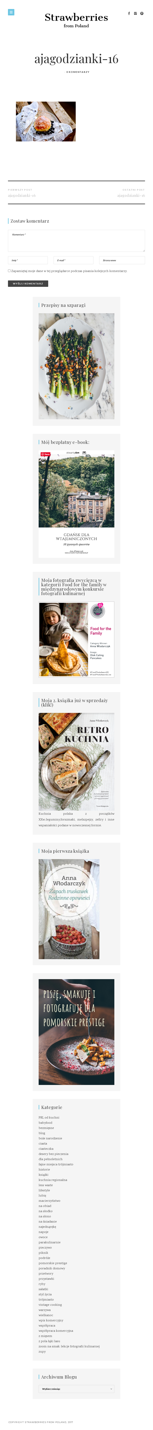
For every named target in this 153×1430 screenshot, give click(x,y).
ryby (42, 1284)
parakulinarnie (50, 1242)
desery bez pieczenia (53, 1154)
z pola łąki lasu (49, 1341)
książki (43, 1175)
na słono (45, 1216)
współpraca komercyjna (56, 1331)
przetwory (46, 1274)
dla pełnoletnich (51, 1159)
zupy (42, 1352)
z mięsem (45, 1336)
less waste (46, 1185)
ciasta (43, 1144)
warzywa (45, 1310)
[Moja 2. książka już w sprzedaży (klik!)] (76, 762)
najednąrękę (47, 1227)
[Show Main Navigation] (11, 12)
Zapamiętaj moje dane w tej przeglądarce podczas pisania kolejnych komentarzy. (69, 271)
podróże (44, 1258)
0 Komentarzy (78, 71)
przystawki (46, 1279)
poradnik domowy (52, 1268)
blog (42, 1133)
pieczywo (45, 1248)
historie (44, 1170)
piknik (43, 1253)
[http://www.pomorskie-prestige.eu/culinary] (76, 1032)
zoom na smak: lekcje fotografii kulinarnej (69, 1346)
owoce (43, 1237)
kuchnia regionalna (53, 1180)
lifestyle (44, 1190)
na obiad (45, 1206)
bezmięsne (46, 1128)
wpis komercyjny (51, 1320)
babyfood (45, 1123)
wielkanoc (46, 1315)
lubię (42, 1196)
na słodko (46, 1211)
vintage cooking (50, 1305)
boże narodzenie (50, 1138)
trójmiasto (46, 1300)
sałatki (43, 1289)
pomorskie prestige (53, 1263)
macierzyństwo (49, 1201)
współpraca (47, 1326)
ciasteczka (46, 1149)
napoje (43, 1232)
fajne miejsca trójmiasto (56, 1164)
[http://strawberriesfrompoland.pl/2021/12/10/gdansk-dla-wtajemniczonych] (76, 504)
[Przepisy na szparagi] (76, 366)
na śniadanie (48, 1222)
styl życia (45, 1294)
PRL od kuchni (49, 1118)
